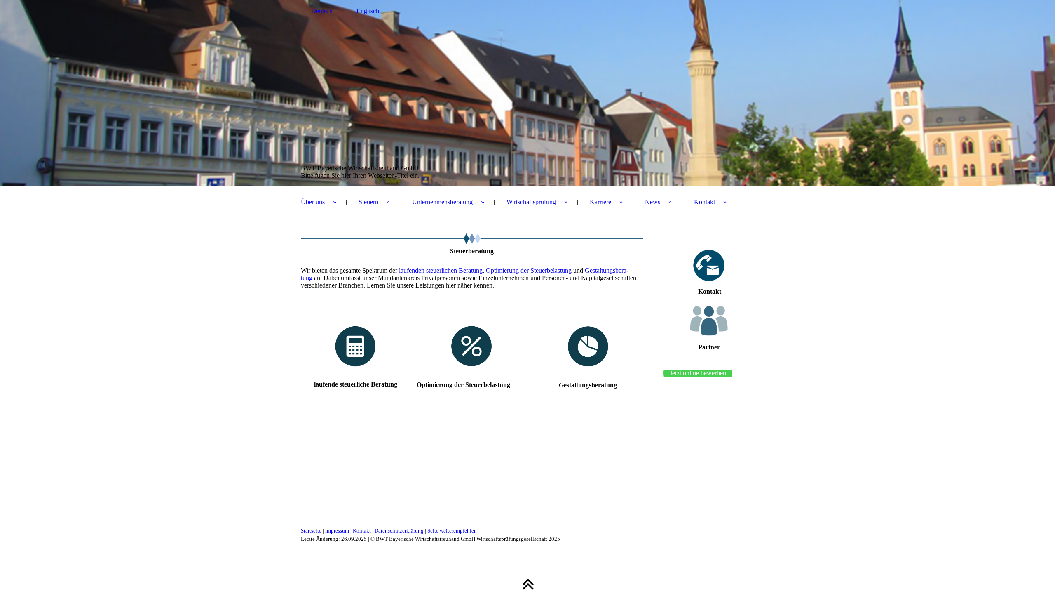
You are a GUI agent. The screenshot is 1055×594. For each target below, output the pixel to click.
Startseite (311, 531)
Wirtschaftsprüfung (531, 201)
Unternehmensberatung (442, 201)
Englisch (367, 10)
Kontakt (704, 201)
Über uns (313, 201)
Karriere (600, 201)
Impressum (337, 531)
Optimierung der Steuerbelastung (529, 270)
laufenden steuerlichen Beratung (441, 270)
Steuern (368, 201)
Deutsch (322, 10)
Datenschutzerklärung (399, 531)
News (652, 201)
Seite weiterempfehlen (452, 531)
